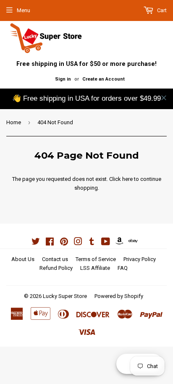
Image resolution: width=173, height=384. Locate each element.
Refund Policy (56, 268)
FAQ (123, 268)
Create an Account (103, 79)
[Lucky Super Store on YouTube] (105, 243)
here (127, 179)
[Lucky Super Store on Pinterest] (64, 243)
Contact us (55, 259)
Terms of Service (96, 259)
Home (13, 122)
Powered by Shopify (118, 296)
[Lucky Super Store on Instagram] (78, 243)
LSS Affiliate (95, 268)
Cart (161, 10)
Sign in (63, 79)
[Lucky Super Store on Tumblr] (92, 243)
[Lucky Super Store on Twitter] (35, 243)
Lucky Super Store (65, 296)
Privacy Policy (139, 259)
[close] (163, 97)
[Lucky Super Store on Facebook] (49, 243)
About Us (22, 259)
